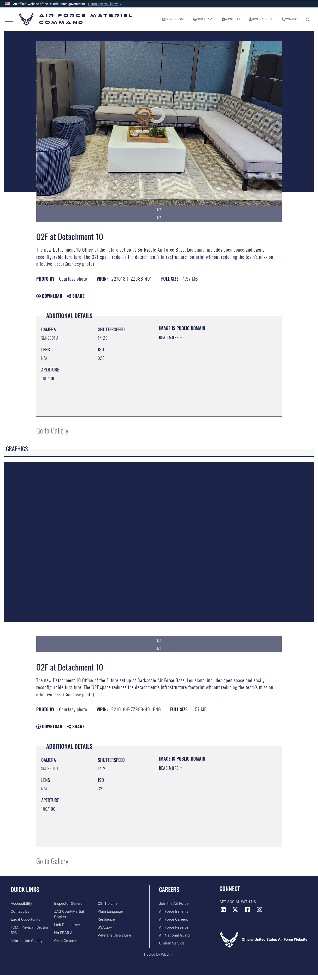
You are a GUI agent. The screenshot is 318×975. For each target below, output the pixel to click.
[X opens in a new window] (235, 909)
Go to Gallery (52, 430)
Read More (169, 337)
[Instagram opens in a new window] (259, 909)
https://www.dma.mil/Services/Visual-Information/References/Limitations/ (203, 379)
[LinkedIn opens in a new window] (223, 909)
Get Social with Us (237, 902)
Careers (169, 889)
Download (51, 296)
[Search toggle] (309, 19)
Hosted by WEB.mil (159, 954)
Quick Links (25, 889)
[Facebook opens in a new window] (247, 909)
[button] (105, 3)
